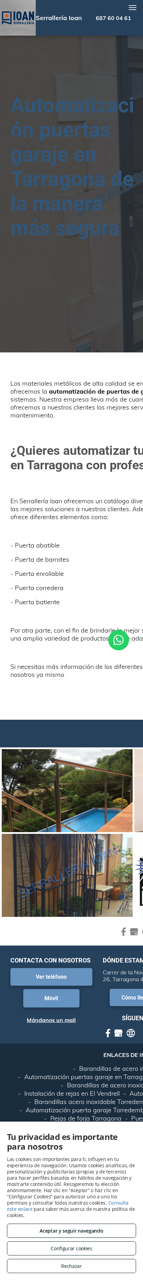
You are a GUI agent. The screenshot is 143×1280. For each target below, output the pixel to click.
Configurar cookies (71, 1248)
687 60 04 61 (113, 18)
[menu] (133, 8)
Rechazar (71, 1266)
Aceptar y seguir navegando (71, 1230)
